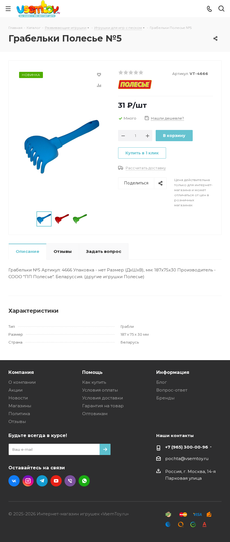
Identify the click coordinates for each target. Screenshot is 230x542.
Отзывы (17, 421)
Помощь (92, 372)
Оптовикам (94, 413)
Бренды (165, 398)
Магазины (19, 405)
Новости (18, 398)
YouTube (56, 480)
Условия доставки (102, 398)
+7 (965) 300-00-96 (186, 447)
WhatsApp (84, 480)
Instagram (28, 480)
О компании (22, 382)
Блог (161, 382)
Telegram (42, 480)
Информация (172, 372)
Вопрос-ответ (171, 390)
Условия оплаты (100, 390)
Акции (15, 390)
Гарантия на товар (103, 405)
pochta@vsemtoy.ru (186, 458)
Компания (21, 372)
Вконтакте (14, 480)
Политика (19, 413)
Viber (70, 480)
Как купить (94, 382)
